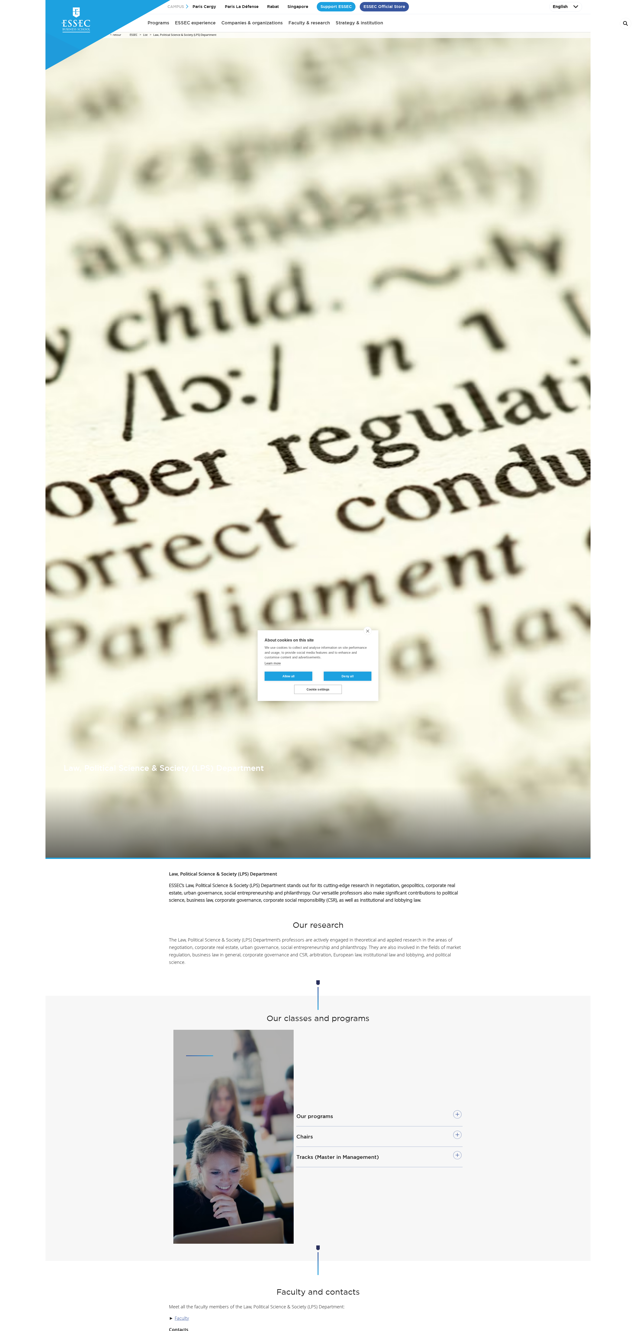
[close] (367, 631)
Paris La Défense (242, 6)
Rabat (273, 6)
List (145, 35)
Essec (133, 35)
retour (117, 35)
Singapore (297, 6)
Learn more (273, 663)
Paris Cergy (204, 6)
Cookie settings (318, 689)
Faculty (182, 1318)
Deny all (348, 676)
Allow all (288, 676)
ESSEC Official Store (384, 6)
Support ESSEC (336, 6)
